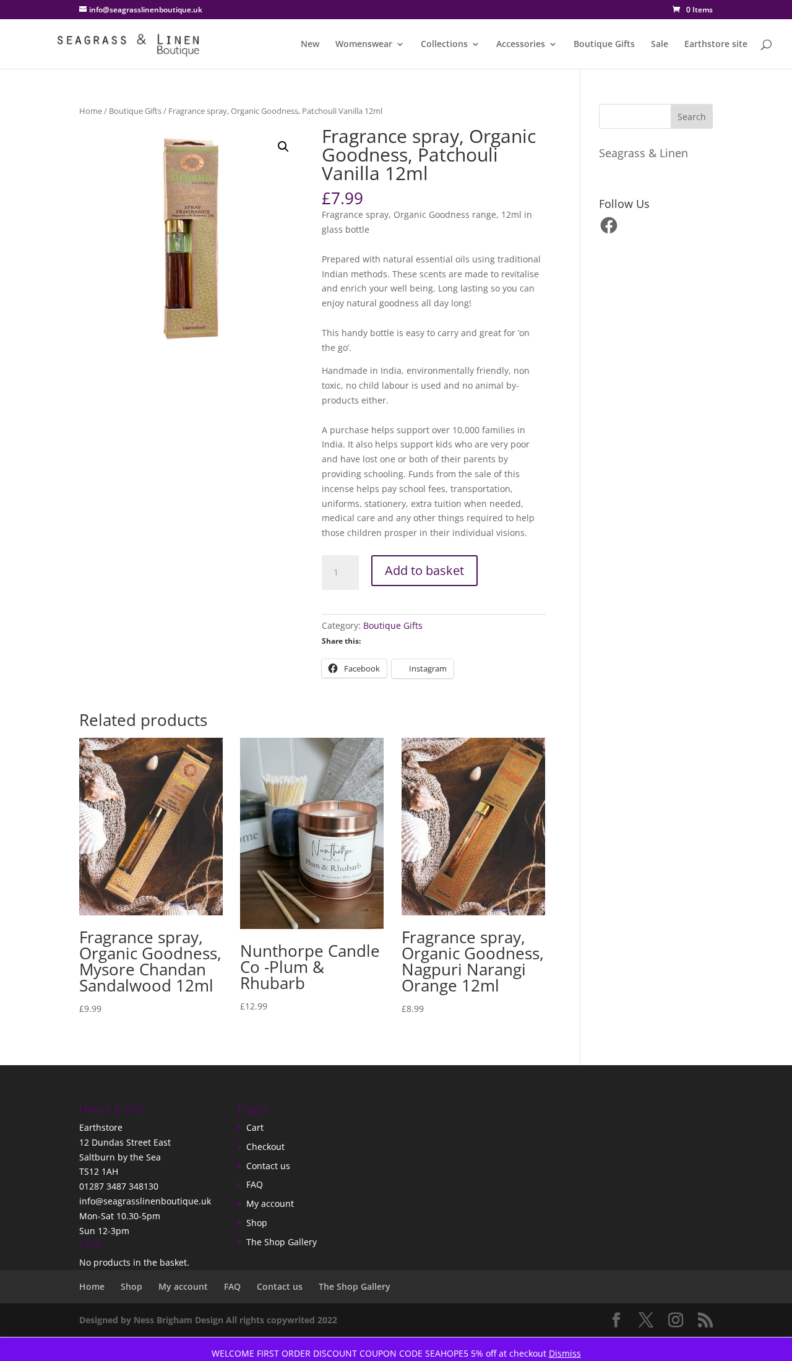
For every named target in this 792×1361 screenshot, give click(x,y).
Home (90, 110)
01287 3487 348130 (118, 1186)
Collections (444, 45)
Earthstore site (715, 45)
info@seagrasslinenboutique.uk (145, 1201)
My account (270, 1203)
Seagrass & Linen (643, 152)
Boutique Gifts (604, 45)
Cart (255, 1127)
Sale (659, 45)
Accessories (520, 45)
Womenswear (363, 45)
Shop (256, 1223)
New (310, 45)
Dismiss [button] (565, 1353)
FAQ (254, 1184)
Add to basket (424, 570)
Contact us (268, 1166)
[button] (283, 147)
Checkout (265, 1146)
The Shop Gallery (281, 1242)
